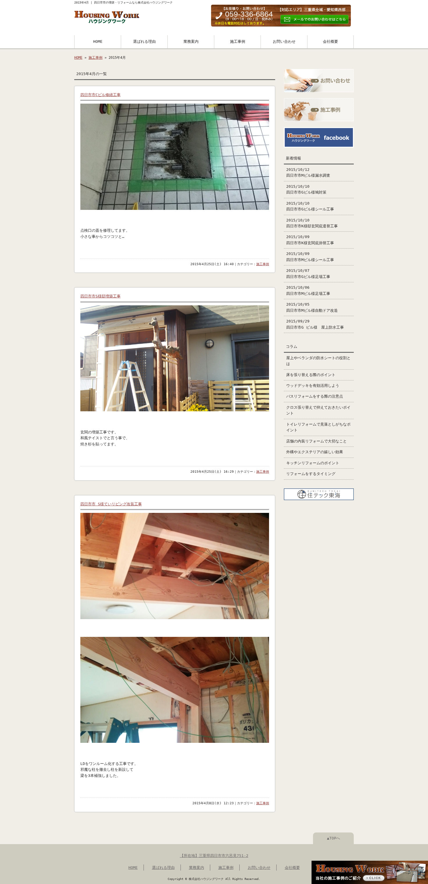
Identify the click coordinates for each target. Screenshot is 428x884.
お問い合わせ (284, 41)
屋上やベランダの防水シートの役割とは (318, 361)
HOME (97, 41)
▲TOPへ (333, 838)
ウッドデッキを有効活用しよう (312, 385)
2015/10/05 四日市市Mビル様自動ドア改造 (312, 307)
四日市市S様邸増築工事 (100, 296)
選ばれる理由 (144, 41)
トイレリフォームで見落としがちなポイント (318, 427)
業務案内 (191, 41)
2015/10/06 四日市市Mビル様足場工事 (308, 290)
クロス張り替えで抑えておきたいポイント (318, 410)
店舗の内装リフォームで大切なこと (316, 441)
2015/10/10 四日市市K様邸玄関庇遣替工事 (312, 223)
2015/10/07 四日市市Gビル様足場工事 (308, 273)
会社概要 (330, 41)
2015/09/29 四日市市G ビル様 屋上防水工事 (315, 324)
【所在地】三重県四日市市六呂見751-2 (214, 855)
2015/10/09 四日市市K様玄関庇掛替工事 (310, 240)
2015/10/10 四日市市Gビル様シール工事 (310, 206)
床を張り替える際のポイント (310, 375)
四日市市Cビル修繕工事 (100, 95)
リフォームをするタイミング (310, 474)
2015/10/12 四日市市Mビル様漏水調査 (308, 172)
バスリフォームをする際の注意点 (314, 396)
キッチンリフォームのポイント (312, 463)
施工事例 (237, 41)
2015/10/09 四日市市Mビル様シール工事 (310, 256)
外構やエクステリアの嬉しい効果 (314, 452)
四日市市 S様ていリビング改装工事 (111, 504)
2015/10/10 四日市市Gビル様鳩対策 (306, 189)
